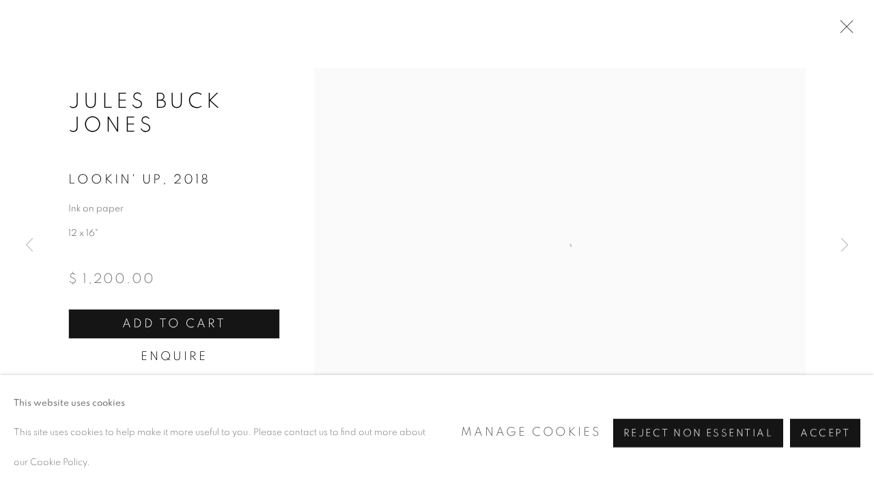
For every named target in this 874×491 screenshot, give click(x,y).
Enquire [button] (174, 356)
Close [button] (843, 30)
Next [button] (844, 245)
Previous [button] (29, 245)
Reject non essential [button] (698, 433)
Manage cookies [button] (531, 432)
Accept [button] (825, 433)
